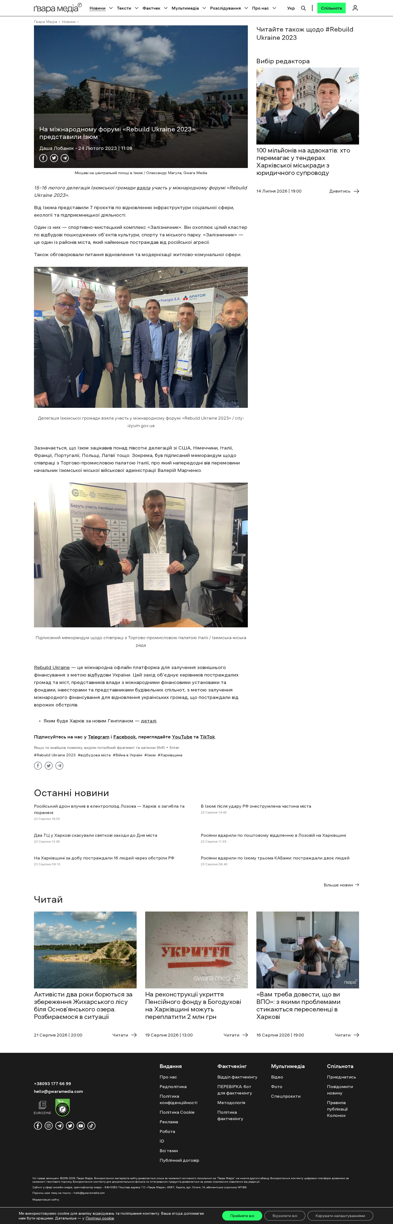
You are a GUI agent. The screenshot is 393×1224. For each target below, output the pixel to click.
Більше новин (338, 885)
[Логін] (355, 8)
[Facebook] (43, 158)
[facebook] (38, 1126)
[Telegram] (65, 158)
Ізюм (151, 755)
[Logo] (58, 8)
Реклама (169, 1122)
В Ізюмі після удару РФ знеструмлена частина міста (256, 806)
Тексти (124, 8)
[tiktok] (91, 1126)
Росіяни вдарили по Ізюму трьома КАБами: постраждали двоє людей (275, 858)
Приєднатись (341, 1077)
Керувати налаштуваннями (340, 1216)
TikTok (207, 736)
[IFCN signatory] (62, 1108)
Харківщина (171, 755)
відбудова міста (95, 755)
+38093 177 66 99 (52, 1083)
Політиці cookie (100, 1218)
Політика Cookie (177, 1112)
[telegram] (59, 1126)
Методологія (231, 1102)
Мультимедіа (185, 8)
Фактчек (151, 8)
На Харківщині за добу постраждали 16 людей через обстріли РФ (104, 858)
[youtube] (81, 1126)
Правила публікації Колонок (337, 1108)
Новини (98, 8)
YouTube (182, 736)
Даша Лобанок (57, 148)
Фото (276, 1086)
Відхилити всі (284, 1216)
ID (162, 1141)
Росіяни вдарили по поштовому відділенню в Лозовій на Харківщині (273, 835)
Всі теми (169, 1150)
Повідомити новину (340, 1089)
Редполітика (173, 1086)
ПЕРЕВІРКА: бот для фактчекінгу (234, 1089)
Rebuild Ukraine (52, 667)
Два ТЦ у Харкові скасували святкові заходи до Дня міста (95, 835)
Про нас (260, 8)
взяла (143, 187)
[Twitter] (54, 158)
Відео (277, 1077)
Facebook (124, 736)
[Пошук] (303, 7)
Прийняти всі (242, 1216)
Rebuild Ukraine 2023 (56, 755)
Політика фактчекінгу (230, 1115)
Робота (167, 1131)
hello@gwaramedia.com (58, 1091)
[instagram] (49, 1126)
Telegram (98, 736)
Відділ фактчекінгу (237, 1077)
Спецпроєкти (285, 1096)
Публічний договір (179, 1160)
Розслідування (225, 8)
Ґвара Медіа (45, 22)
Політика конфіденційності (178, 1099)
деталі (148, 720)
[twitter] (70, 1126)
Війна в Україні (128, 755)
